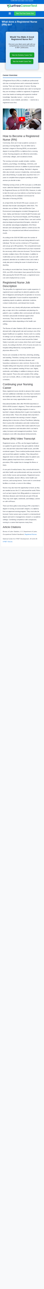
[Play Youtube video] (22, 119)
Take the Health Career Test (22, 61)
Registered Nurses (31, 534)
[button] (25, 13)
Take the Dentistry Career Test (22, 55)
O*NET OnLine (7, 541)
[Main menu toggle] (9, 13)
